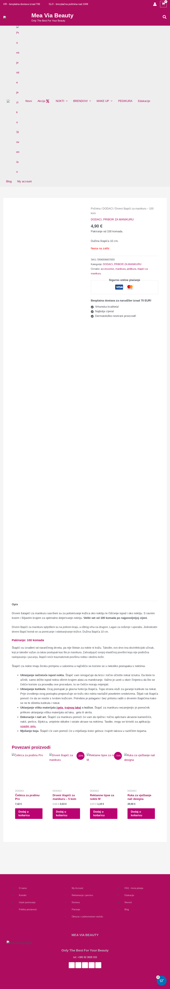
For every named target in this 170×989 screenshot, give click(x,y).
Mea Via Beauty (52, 15)
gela (60, 707)
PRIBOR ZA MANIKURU (118, 219)
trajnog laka (72, 707)
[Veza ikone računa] (155, 4)
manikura (120, 268)
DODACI (108, 208)
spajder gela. (28, 726)
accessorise (107, 268)
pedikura (131, 268)
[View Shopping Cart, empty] (163, 4)
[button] (165, 17)
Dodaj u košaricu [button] (24, 813)
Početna (96, 208)
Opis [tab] (15, 604)
